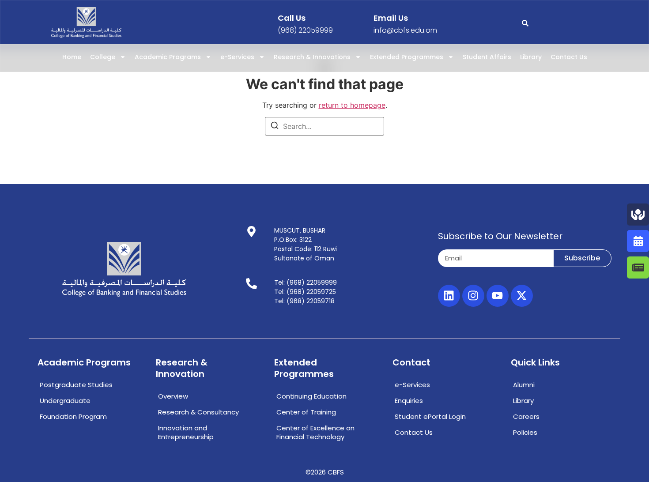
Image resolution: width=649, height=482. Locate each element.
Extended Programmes (406, 57)
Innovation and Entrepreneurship (186, 432)
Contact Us (569, 57)
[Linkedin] (449, 296)
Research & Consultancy (198, 412)
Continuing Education (311, 396)
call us (292, 17)
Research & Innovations (312, 57)
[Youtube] (498, 296)
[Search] (274, 126)
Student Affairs (487, 57)
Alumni (524, 384)
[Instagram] (473, 296)
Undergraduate (65, 400)
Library (531, 57)
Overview (173, 396)
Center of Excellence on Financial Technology (315, 432)
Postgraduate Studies (76, 384)
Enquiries (409, 400)
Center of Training (306, 412)
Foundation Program (73, 416)
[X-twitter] (522, 296)
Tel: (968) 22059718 (304, 301)
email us (391, 17)
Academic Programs (168, 57)
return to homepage (352, 105)
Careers (526, 416)
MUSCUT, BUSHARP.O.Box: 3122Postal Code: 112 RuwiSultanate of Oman (305, 244)
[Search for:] (324, 126)
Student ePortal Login (430, 416)
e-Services (237, 57)
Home (71, 57)
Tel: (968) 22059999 (305, 282)
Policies (525, 432)
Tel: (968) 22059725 (305, 291)
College (102, 57)
